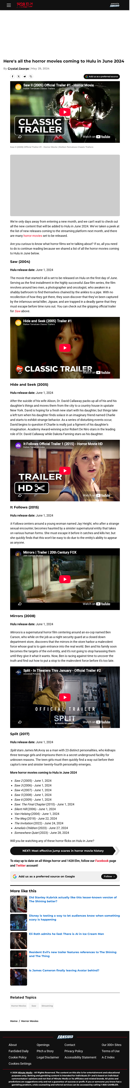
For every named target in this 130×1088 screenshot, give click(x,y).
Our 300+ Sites (111, 1045)
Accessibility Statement (80, 1057)
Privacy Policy (73, 1051)
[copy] (30, 76)
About (13, 1045)
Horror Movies (18, 1006)
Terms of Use (111, 1051)
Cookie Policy (18, 1057)
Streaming (47, 1006)
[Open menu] (9, 5)
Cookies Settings (20, 1063)
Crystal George (18, 68)
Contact (69, 1045)
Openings (43, 1045)
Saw (34, 1006)
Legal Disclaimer (48, 1057)
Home (14, 1021)
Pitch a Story (45, 1051)
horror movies (33, 235)
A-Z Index (108, 1057)
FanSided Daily (19, 1051)
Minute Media (25, 1072)
